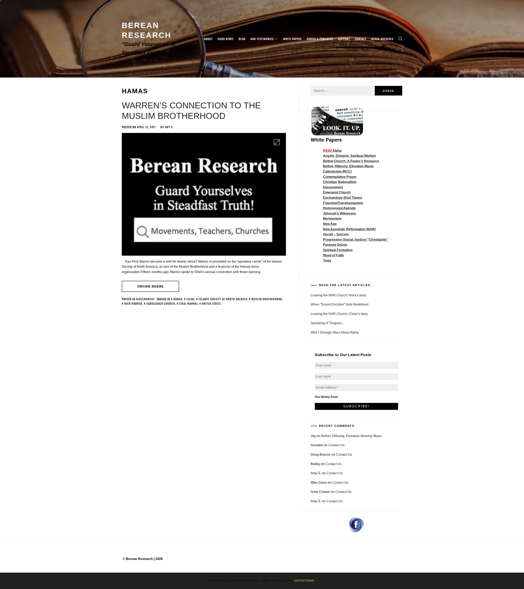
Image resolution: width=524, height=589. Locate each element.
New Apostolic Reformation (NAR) (349, 229)
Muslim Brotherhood (266, 299)
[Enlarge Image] (277, 142)
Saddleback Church (160, 303)
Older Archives (382, 39)
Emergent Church (337, 192)
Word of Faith (333, 255)
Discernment (145, 299)
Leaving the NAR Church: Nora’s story (338, 295)
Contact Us (336, 445)
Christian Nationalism (339, 182)
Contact (360, 39)
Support (344, 39)
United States (211, 303)
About (208, 39)
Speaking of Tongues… (328, 323)
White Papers (292, 39)
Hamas (177, 299)
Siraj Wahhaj (188, 303)
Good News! (226, 39)
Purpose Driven (335, 244)
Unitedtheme (304, 580)
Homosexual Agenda (339, 208)
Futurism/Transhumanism (343, 203)
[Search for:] (343, 91)
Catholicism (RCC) (337, 171)
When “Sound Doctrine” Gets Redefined (339, 304)
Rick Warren (133, 303)
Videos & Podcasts (320, 39)
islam (190, 299)
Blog (242, 39)
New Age (330, 224)
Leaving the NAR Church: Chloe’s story (339, 314)
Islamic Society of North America (223, 299)
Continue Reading (150, 286)
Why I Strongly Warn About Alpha (335, 332)
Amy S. (169, 127)
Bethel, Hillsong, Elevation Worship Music (351, 436)
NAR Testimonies (262, 39)
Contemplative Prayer (340, 177)
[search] (400, 39)
